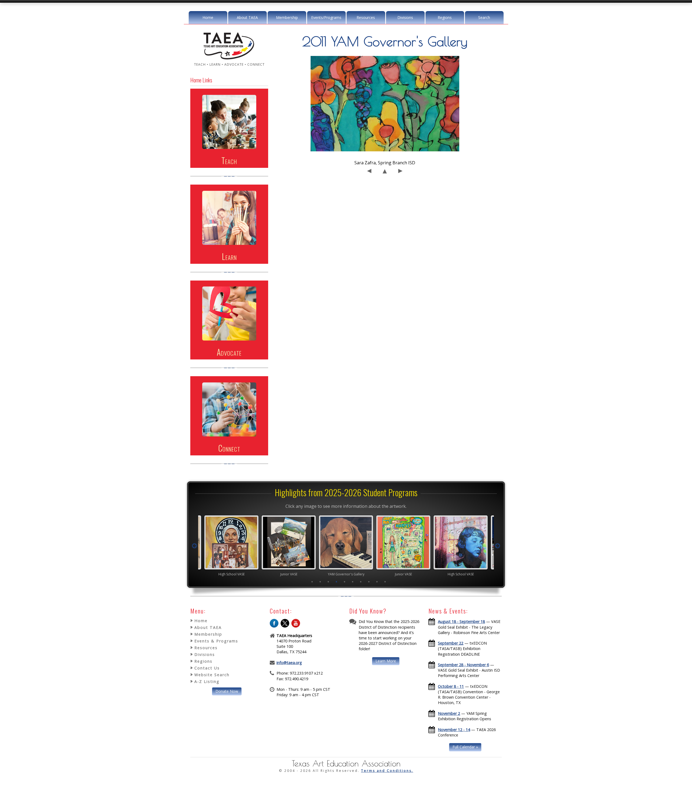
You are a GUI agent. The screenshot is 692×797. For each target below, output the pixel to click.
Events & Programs (216, 640)
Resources (366, 17)
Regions (445, 17)
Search (484, 17)
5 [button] (344, 581)
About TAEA (247, 17)
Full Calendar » (465, 746)
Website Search (211, 674)
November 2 (449, 713)
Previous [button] (194, 546)
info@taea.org (289, 662)
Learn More (385, 660)
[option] (231, 546)
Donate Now (226, 691)
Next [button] (498, 546)
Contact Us (207, 668)
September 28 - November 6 (463, 664)
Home (207, 17)
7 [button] (361, 581)
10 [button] (385, 581)
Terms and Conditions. (387, 770)
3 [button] (328, 581)
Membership (287, 17)
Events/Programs (326, 17)
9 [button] (377, 581)
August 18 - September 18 (461, 621)
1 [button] (312, 581)
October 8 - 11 (451, 686)
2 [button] (320, 581)
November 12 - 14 (454, 729)
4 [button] (336, 581)
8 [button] (369, 581)
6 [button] (352, 581)
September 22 (450, 643)
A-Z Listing (206, 681)
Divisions (405, 17)
